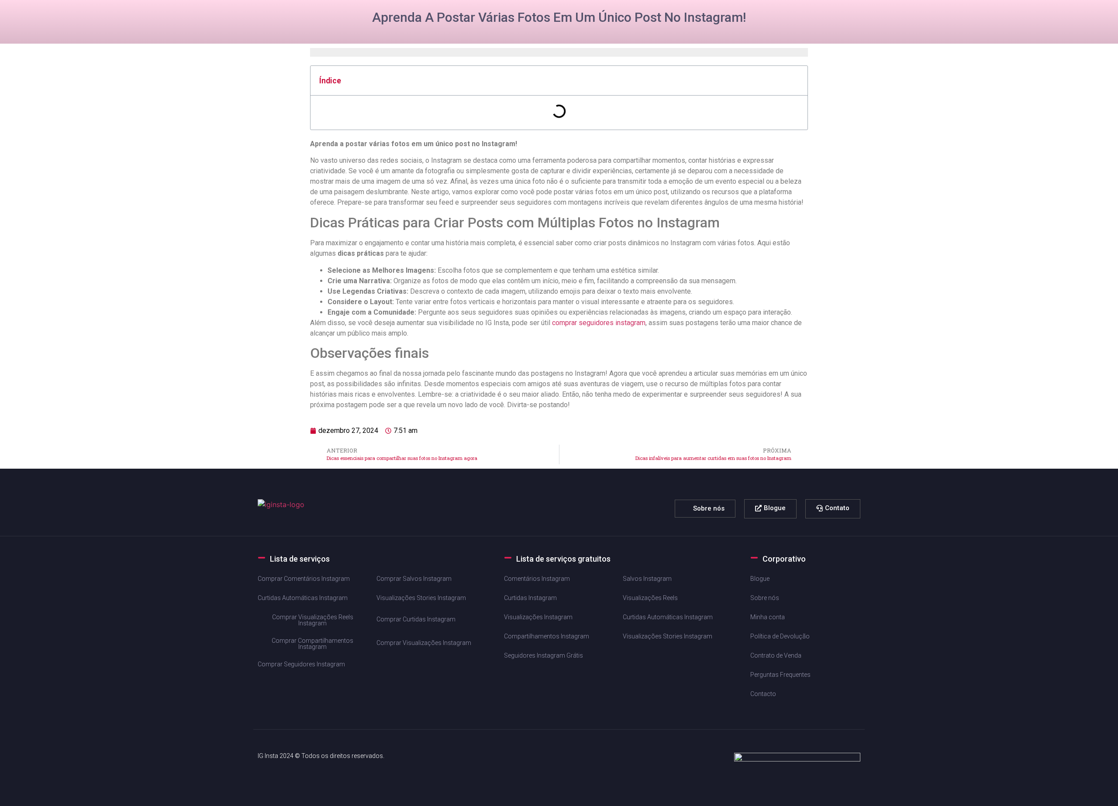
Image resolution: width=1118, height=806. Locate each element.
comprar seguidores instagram (598, 323)
